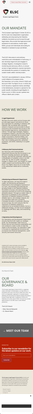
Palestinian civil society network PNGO (16, 81)
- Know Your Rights (6, 391)
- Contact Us (5, 392)
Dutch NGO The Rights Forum (13, 83)
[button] (30, 396)
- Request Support (6, 389)
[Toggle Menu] (29, 2)
